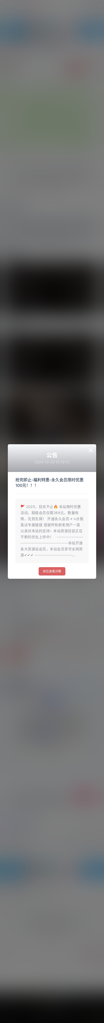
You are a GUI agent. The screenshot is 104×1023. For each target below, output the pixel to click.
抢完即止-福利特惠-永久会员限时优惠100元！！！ (49, 482)
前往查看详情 (52, 571)
